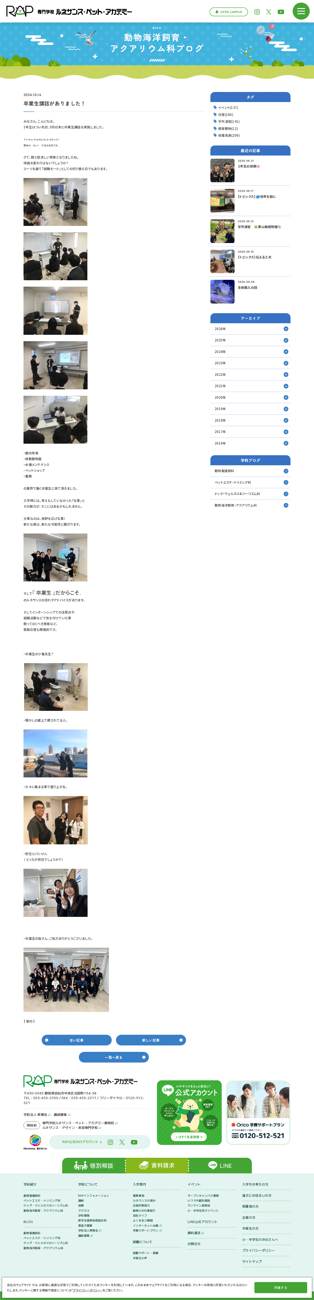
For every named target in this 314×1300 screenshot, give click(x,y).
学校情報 (84, 1215)
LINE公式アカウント (203, 1221)
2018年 (220, 420)
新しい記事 (151, 1040)
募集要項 (138, 1195)
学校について (88, 1184)
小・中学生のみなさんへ (260, 1239)
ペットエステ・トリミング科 (233, 482)
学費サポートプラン (145, 1230)
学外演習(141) (229, 121)
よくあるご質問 (143, 1220)
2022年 (220, 374)
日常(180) (225, 114)
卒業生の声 (140, 1258)
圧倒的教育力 (141, 1205)
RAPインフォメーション (93, 1195)
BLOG (28, 1221)
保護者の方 (250, 1206)
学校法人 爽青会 (35, 1114)
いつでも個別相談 (199, 1200)
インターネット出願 (145, 1225)
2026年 (220, 328)
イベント (194, 1184)
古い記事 (76, 1040)
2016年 (220, 443)
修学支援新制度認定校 (92, 1220)
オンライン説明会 (199, 1205)
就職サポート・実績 (145, 1253)
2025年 (220, 340)
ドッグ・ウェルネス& (237, 493)
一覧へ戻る (114, 1057)
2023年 (220, 363)
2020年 (220, 397)
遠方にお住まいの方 (257, 1195)
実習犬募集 (85, 1225)
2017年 (220, 431)
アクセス (84, 1210)
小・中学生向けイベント (203, 1210)
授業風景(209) (229, 135)
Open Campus (231, 12)
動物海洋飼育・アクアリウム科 (236, 505)
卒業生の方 (250, 1228)
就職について (143, 1241)
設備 (81, 1205)
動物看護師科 (224, 470)
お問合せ (194, 1243)
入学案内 (139, 1184)
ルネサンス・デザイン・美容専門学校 (70, 1127)
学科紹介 (30, 1184)
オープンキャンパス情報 (203, 1195)
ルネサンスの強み (144, 1200)
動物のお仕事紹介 (144, 1210)
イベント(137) (228, 107)
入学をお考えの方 (255, 1184)
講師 (81, 1200)
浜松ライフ (140, 1215)
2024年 (220, 351)
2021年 (220, 386)
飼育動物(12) (228, 128)
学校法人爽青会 (88, 1230)
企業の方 (248, 1217)
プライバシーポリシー (258, 1250)
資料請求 (194, 1232)
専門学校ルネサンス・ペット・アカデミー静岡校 (78, 1123)
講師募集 (60, 1114)
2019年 (220, 408)
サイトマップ (252, 1261)
